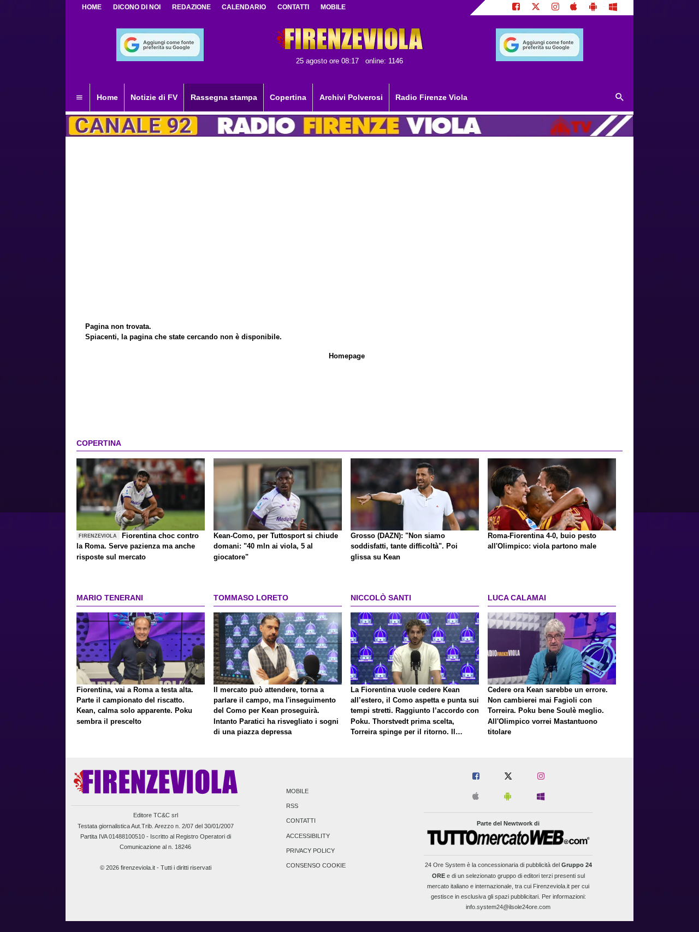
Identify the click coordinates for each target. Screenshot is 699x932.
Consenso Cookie (316, 865)
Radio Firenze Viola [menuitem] (431, 97)
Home (92, 7)
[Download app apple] (574, 7)
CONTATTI (293, 7)
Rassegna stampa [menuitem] (224, 97)
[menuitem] (79, 98)
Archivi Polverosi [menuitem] (351, 97)
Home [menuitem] (107, 97)
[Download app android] (593, 7)
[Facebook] (516, 7)
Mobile (297, 791)
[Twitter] (535, 7)
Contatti (301, 821)
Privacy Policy (310, 850)
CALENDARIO (244, 7)
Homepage (347, 356)
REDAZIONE (191, 7)
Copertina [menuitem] (288, 97)
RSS (292, 806)
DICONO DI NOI (137, 7)
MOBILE (333, 7)
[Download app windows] (613, 7)
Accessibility (308, 836)
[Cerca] (620, 98)
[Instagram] (555, 7)
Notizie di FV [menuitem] (154, 97)
